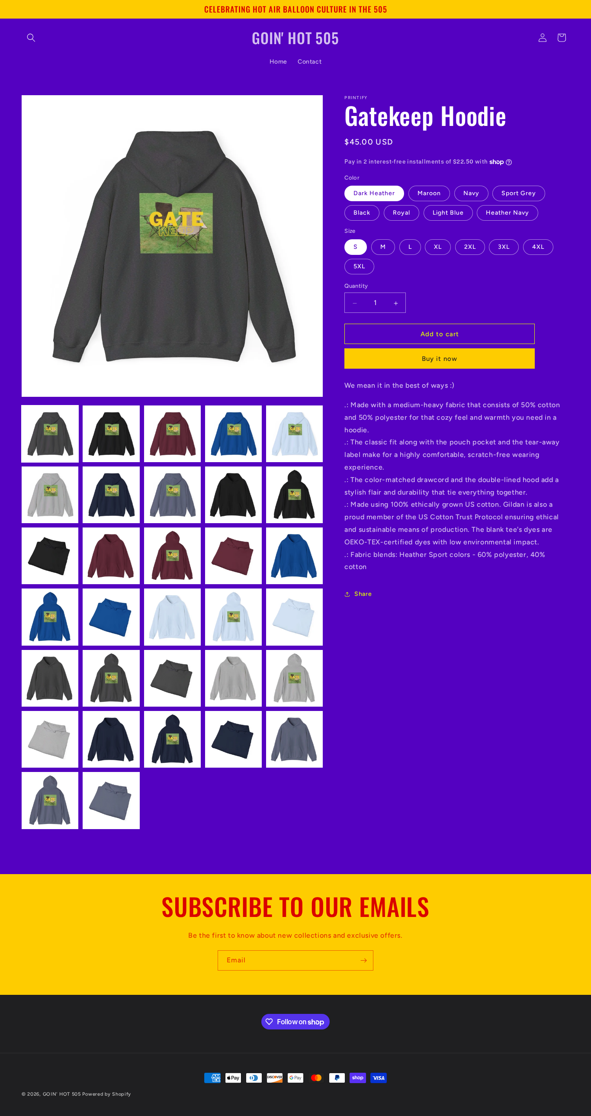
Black (361, 213)
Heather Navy (507, 213)
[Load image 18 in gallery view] (172, 617)
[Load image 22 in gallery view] (111, 678)
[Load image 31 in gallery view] (50, 800)
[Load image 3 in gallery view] (172, 433)
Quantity (356, 286)
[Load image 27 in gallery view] (111, 739)
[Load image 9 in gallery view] (233, 494)
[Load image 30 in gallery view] (294, 739)
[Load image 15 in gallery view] (294, 555)
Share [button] (363, 594)
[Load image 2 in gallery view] (111, 433)
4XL (538, 247)
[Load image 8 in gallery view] (172, 494)
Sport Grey (518, 193)
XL (438, 247)
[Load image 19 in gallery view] (233, 617)
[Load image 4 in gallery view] (233, 433)
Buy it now (439, 359)
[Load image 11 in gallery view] (50, 555)
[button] (31, 37)
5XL (359, 266)
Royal (401, 213)
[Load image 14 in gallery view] (233, 555)
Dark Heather (374, 193)
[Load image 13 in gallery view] (172, 555)
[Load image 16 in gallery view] (50, 617)
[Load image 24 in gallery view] (233, 678)
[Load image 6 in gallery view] (50, 494)
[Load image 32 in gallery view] (111, 800)
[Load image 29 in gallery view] (233, 739)
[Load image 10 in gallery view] (294, 494)
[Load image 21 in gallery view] (50, 678)
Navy (471, 193)
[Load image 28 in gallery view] (172, 739)
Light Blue (448, 213)
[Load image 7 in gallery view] (111, 494)
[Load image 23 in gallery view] (172, 678)
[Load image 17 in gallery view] (111, 617)
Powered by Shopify (106, 1094)
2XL (470, 247)
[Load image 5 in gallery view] (294, 433)
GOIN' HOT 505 (62, 1094)
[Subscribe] (363, 960)
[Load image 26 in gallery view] (50, 739)
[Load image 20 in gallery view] (294, 617)
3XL (504, 247)
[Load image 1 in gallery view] (50, 433)
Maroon (429, 193)
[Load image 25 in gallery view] (294, 678)
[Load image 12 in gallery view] (111, 555)
